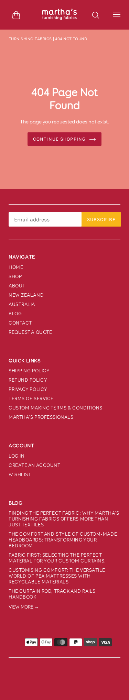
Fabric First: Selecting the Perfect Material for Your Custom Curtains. (57, 558)
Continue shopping (59, 139)
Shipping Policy (29, 371)
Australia (22, 304)
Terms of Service (31, 399)
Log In (16, 456)
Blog (15, 314)
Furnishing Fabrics (30, 38)
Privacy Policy (28, 389)
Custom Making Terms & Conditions (56, 408)
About (17, 286)
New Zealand (26, 295)
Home (16, 267)
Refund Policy (28, 380)
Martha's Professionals (41, 417)
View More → (24, 607)
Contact (20, 323)
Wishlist (20, 475)
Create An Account (35, 465)
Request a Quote (30, 332)
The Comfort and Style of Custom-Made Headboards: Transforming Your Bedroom (63, 540)
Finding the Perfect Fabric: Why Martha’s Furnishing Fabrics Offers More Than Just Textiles (64, 519)
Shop (15, 277)
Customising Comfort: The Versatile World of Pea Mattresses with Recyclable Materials (57, 576)
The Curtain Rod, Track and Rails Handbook (52, 594)
